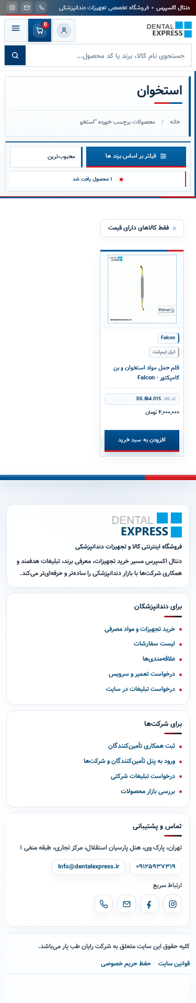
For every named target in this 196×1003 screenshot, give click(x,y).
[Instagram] (172, 903)
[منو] (15, 30)
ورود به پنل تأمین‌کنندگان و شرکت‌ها (129, 761)
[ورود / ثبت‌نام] (63, 30)
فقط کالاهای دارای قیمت (138, 228)
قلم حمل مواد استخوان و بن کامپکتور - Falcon (146, 373)
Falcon (168, 338)
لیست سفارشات (154, 644)
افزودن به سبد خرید (142, 440)
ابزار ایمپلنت (164, 352)
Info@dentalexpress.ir (88, 866)
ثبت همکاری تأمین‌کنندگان (141, 746)
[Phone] (103, 903)
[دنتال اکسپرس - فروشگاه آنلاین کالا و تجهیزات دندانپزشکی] (169, 29)
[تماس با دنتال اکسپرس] (41, 7)
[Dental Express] (147, 525)
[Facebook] (149, 903)
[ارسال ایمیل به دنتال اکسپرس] (26, 7)
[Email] (126, 903)
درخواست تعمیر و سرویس (142, 674)
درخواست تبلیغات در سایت (140, 689)
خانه (175, 122)
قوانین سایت (174, 964)
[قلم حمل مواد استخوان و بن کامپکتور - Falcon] (141, 289)
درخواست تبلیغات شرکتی (143, 776)
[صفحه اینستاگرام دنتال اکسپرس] (12, 7)
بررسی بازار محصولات (148, 791)
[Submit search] (15, 55)
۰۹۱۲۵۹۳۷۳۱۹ (156, 866)
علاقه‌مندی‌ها (159, 659)
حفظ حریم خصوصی (126, 964)
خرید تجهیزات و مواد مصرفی (140, 629)
